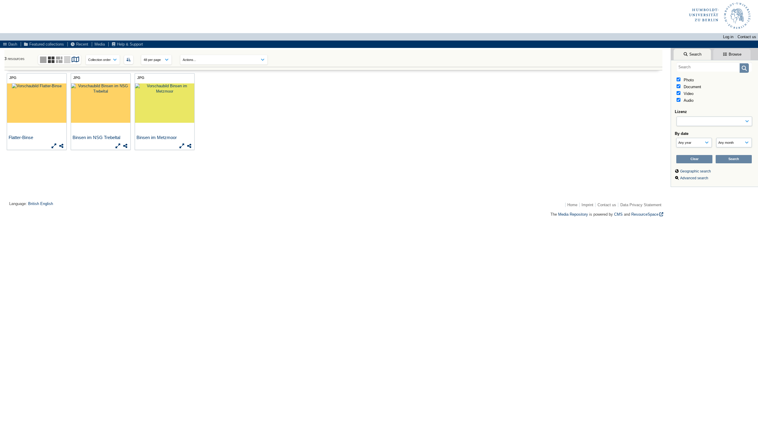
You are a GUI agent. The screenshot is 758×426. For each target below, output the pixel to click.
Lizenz (681, 111)
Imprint (587, 205)
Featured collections (46, 44)
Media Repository (573, 214)
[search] (714, 67)
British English (40, 203)
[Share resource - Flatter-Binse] (61, 146)
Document (691, 87)
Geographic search (695, 171)
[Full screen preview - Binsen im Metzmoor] (182, 146)
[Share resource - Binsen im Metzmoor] (189, 146)
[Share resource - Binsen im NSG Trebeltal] (125, 146)
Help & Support (129, 44)
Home (572, 205)
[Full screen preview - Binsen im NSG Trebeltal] (118, 146)
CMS (618, 214)
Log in (728, 37)
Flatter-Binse (21, 137)
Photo (688, 80)
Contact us (747, 37)
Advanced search (694, 178)
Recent (81, 44)
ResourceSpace (645, 214)
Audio (687, 100)
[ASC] (128, 59)
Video (687, 93)
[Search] (744, 68)
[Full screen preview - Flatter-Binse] (54, 146)
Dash (12, 44)
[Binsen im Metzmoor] (164, 103)
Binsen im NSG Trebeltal (97, 137)
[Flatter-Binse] (36, 103)
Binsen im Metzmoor (157, 137)
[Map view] (76, 60)
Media (99, 44)
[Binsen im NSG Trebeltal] (100, 103)
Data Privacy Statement (640, 205)
